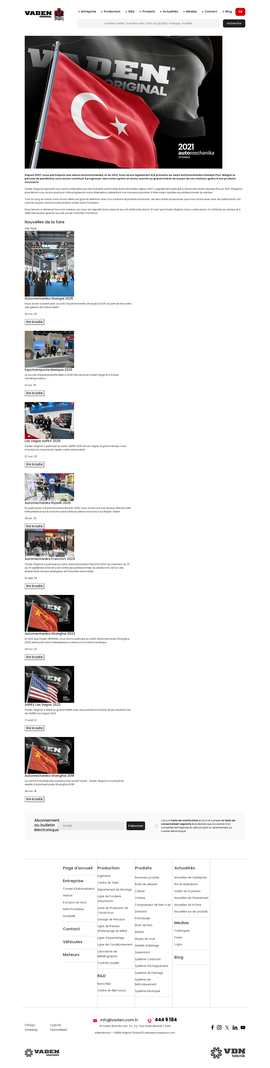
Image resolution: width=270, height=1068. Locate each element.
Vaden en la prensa (187, 891)
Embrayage (142, 918)
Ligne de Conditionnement (114, 945)
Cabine (140, 891)
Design (31, 1027)
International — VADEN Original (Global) (118, 1032)
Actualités (170, 11)
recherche (234, 23)
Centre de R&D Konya (111, 990)
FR (240, 11)
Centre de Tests (107, 883)
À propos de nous (74, 902)
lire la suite (34, 322)
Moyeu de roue (145, 939)
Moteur (139, 932)
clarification (190, 820)
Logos (178, 944)
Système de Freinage (149, 973)
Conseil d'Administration (78, 889)
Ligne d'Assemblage (110, 938)
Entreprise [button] (88, 11)
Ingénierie (103, 876)
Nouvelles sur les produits (191, 911)
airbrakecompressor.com (159, 1032)
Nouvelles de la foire (187, 905)
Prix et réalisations (186, 884)
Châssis (140, 898)
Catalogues (182, 931)
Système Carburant (147, 959)
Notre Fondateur (73, 909)
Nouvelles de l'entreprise (190, 877)
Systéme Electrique (147, 991)
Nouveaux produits (147, 877)
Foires (178, 937)
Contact (211, 11)
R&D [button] (131, 11)
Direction (141, 911)
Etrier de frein (143, 925)
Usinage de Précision (111, 919)
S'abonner (135, 826)
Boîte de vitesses (146, 884)
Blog (228, 11)
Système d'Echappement (151, 966)
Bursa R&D (104, 984)
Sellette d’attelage (147, 946)
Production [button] (112, 11)
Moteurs (71, 954)
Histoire (68, 895)
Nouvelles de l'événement (191, 898)
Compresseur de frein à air (153, 905)
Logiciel (58, 1027)
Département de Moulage (114, 890)
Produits (149, 11)
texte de (176, 820)
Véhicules (72, 941)
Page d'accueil (78, 868)
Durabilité (69, 916)
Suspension (142, 952)
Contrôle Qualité (108, 963)
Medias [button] (191, 11)
